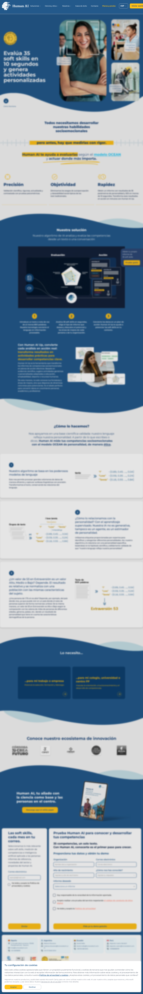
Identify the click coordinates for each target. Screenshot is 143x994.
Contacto (94, 6)
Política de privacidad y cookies (53, 975)
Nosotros (65, 6)
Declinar (32, 987)
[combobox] (123, 5)
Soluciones (34, 6)
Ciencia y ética (51, 6)
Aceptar (13, 987)
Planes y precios (109, 6)
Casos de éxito (81, 6)
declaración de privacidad (51, 982)
